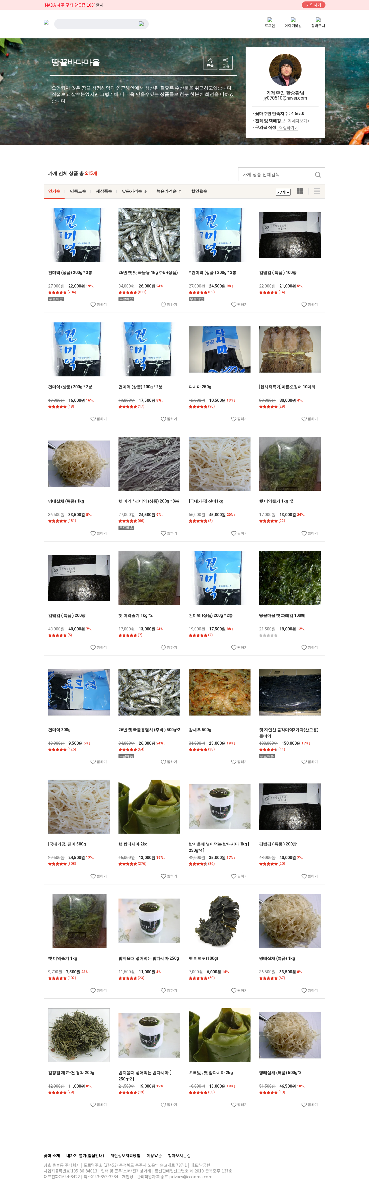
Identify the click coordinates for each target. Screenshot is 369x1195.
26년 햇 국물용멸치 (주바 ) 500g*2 (149, 729)
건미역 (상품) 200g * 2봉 (70, 386)
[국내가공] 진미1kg (206, 501)
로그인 (270, 25)
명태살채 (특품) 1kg (66, 501)
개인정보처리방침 (126, 1155)
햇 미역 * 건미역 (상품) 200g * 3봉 (148, 501)
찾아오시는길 (179, 1155)
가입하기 (313, 5)
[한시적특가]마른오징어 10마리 (287, 386)
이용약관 (155, 1155)
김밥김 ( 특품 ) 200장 (67, 615)
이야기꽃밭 (293, 25)
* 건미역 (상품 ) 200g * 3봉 (212, 272)
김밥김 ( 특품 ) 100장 (278, 272)
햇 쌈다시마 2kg (133, 844)
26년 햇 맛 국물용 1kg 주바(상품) (148, 272)
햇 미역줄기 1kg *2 (276, 501)
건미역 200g (59, 729)
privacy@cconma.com (190, 1176)
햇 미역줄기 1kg (62, 958)
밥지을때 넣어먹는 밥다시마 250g (148, 958)
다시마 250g (200, 386)
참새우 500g (200, 729)
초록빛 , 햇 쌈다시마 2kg (211, 1072)
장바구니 (318, 25)
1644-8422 (70, 1176)
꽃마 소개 (52, 1155)
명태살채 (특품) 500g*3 (280, 1072)
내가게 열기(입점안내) (85, 1155)
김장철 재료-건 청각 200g (71, 1072)
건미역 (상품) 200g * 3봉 (70, 272)
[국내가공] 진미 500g (67, 844)
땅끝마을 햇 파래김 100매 (282, 615)
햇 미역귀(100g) (203, 958)
